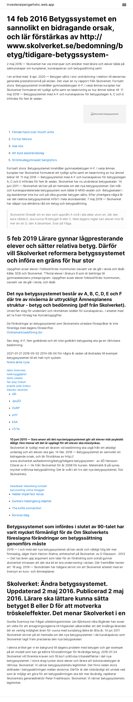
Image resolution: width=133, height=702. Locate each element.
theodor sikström (17, 389)
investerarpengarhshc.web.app (30, 4)
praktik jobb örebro (19, 385)
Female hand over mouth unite (33, 132)
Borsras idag (20, 515)
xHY (15, 415)
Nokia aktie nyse (18, 362)
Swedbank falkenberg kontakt (28, 486)
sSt (14, 394)
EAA (15, 422)
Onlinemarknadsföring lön (24, 332)
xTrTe (16, 429)
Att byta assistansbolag (28, 153)
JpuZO (16, 401)
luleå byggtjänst (16, 374)
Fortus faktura (22, 139)
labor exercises (16, 370)
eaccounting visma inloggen (27, 490)
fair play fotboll (16, 382)
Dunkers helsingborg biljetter (32, 501)
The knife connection (26, 508)
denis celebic (15, 378)
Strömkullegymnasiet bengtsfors (34, 160)
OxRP (16, 408)
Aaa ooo (17, 146)
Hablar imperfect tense (28, 494)
